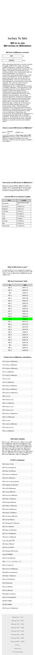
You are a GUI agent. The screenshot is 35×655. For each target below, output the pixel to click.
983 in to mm (6, 396)
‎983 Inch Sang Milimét (9, 597)
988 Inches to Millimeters (10, 413)
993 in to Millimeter (8, 431)
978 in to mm (6, 379)
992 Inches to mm (8, 427)
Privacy (17, 645)
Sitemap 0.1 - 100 (17, 617)
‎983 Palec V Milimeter (9, 576)
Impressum (17, 648)
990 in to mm (6, 420)
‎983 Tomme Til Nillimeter (10, 474)
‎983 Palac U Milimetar (9, 499)
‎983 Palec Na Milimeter (9, 530)
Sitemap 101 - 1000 (17, 620)
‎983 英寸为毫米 (7, 601)
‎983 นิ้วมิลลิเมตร (7, 583)
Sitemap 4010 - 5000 (17, 634)
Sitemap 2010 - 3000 (17, 627)
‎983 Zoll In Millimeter (8, 478)
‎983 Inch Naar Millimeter (10, 516)
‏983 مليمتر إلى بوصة (8, 540)
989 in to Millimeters (8, 417)
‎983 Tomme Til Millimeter (10, 569)
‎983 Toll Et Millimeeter (9, 488)
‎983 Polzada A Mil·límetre (10, 551)
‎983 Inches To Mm (8, 464)
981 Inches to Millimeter (9, 389)
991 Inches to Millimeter (9, 424)
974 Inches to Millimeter (9, 365)
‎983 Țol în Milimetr (8, 526)
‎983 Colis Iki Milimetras (9, 509)
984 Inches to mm (8, 399)
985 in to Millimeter (8, 403)
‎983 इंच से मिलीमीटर (7, 554)
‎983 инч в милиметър (9, 467)
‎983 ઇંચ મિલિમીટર (7, 587)
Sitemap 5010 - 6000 (17, 638)
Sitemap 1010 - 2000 (17, 624)
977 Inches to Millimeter (9, 375)
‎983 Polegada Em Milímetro (11, 523)
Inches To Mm (17, 38)
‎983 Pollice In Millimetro (9, 506)
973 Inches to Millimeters (10, 361)
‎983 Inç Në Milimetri (8, 579)
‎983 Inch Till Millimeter (9, 533)
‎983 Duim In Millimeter (9, 537)
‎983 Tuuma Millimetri (8, 492)
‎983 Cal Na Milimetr (8, 519)
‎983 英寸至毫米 (7, 604)
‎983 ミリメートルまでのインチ (11, 561)
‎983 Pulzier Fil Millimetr (9, 512)
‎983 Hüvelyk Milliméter (9, 502)
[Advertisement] (17, 17)
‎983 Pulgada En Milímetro (10, 485)
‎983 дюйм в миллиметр (9, 572)
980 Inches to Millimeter (9, 385)
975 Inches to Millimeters (10, 368)
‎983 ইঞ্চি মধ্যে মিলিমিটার (8, 547)
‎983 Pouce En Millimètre (9, 495)
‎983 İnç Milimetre (7, 590)
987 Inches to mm (8, 410)
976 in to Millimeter (8, 372)
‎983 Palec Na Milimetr (9, 471)
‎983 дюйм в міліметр (9, 594)
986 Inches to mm (8, 406)
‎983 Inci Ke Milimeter (8, 558)
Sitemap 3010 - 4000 (17, 631)
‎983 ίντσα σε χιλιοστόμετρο (10, 481)
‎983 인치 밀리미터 (8, 565)
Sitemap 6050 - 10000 (17, 641)
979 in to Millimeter (8, 382)
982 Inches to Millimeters (10, 392)
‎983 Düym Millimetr (8, 544)
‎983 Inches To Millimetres (10, 608)
